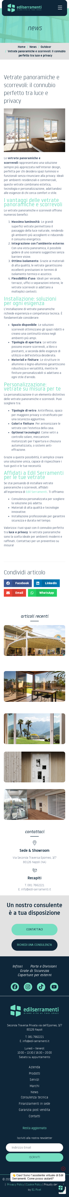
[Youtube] (54, 987)
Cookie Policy (34, 1184)
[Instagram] (28, 987)
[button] (18, 583)
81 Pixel (36, 1189)
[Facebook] (15, 987)
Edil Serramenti (36, 492)
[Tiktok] (41, 987)
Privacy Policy (15, 1184)
